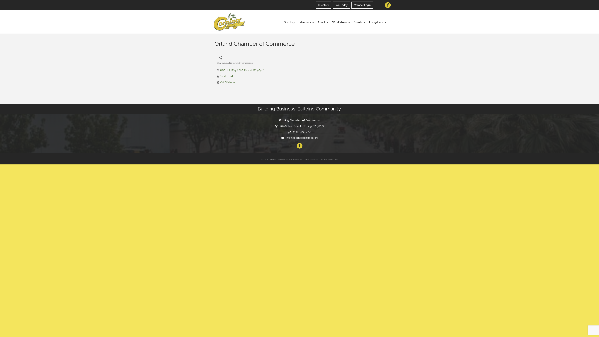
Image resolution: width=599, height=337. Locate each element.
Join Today (341, 5)
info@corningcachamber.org (302, 137)
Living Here (376, 22)
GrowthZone (332, 160)
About (321, 22)
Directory (323, 5)
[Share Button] (220, 57)
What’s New (339, 22)
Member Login (362, 5)
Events (358, 22)
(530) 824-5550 (302, 131)
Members (305, 22)
